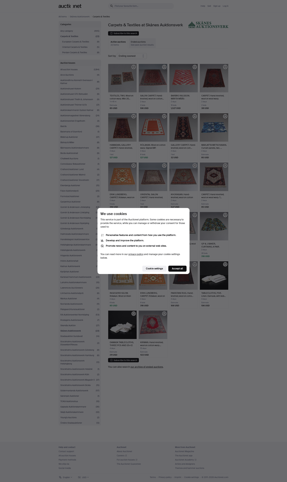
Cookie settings (154, 268)
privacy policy (135, 254)
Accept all (177, 268)
